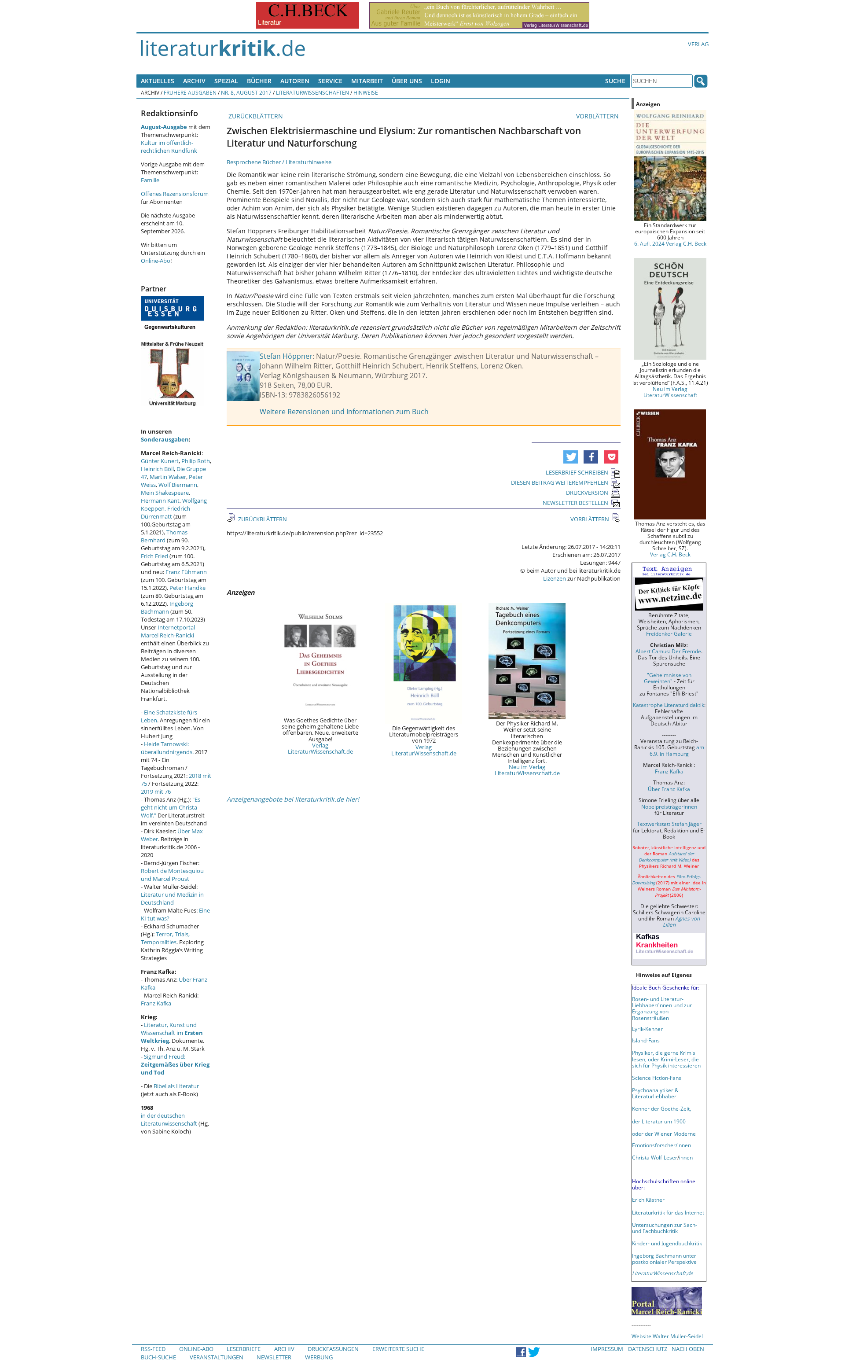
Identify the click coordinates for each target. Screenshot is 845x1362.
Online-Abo (155, 261)
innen (686, 1157)
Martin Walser (168, 477)
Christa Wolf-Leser (654, 1157)
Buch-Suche (158, 1357)
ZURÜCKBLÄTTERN (255, 116)
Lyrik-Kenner (647, 1028)
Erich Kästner (648, 1199)
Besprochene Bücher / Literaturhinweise (279, 162)
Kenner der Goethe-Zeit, (661, 1108)
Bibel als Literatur (176, 1086)
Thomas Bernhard (164, 536)
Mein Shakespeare (165, 493)
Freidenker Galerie (669, 633)
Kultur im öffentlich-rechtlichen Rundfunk (169, 147)
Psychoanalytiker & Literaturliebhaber (655, 1093)
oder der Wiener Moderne (664, 1133)
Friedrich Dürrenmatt (165, 512)
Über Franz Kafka (669, 788)
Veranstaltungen (216, 1357)
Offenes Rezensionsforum (175, 194)
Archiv (194, 81)
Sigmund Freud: (175, 1064)
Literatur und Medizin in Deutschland (172, 898)
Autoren (294, 81)
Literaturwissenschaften (312, 92)
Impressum (607, 1349)
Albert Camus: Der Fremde (668, 651)
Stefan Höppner (286, 356)
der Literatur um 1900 (659, 1121)
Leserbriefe (244, 1349)
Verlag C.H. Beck (670, 554)
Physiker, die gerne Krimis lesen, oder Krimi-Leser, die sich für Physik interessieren (666, 1058)
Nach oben (688, 1349)
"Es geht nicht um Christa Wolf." (170, 807)
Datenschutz (647, 1349)
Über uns (407, 81)
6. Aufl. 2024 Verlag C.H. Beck (670, 243)
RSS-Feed (153, 1349)
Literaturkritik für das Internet (668, 1212)
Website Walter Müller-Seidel (667, 1336)
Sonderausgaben (165, 439)
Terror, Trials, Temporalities (165, 938)
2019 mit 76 (156, 791)
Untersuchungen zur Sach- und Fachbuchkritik (664, 1227)
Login (440, 81)
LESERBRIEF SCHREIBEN (577, 472)
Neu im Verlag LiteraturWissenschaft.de (527, 770)
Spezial (226, 81)
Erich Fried (154, 556)
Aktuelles (157, 81)
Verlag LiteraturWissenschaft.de (320, 748)
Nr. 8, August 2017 (246, 92)
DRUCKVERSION (587, 493)
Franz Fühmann (186, 572)
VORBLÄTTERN (598, 116)
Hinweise (365, 92)
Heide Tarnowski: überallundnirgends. (167, 748)
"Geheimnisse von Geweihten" (667, 678)
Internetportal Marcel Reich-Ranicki (168, 631)
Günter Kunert (160, 461)
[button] (570, 457)
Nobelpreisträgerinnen (669, 806)
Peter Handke (187, 588)
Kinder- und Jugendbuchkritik (667, 1243)
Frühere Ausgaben (190, 92)
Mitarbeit (367, 81)
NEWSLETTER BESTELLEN (575, 503)
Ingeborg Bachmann (167, 607)
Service (330, 81)
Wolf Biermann (177, 485)
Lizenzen (554, 578)
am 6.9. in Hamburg (677, 750)
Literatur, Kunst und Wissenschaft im (172, 1033)
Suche (615, 81)
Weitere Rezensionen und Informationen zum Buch (344, 411)
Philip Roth (195, 461)
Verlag (698, 44)
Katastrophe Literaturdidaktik (668, 704)
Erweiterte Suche (398, 1349)
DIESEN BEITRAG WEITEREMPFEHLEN (559, 482)
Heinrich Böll (157, 469)
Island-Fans (646, 1040)
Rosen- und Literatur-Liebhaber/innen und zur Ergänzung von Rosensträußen (662, 1008)
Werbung (319, 1357)
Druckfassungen (333, 1349)
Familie (150, 180)
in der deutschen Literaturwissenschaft (169, 1119)
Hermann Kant (160, 500)
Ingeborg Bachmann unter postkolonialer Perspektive (664, 1258)
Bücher (259, 81)
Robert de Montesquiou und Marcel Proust (172, 875)
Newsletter (274, 1357)
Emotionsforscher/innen (661, 1144)
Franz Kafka (156, 1003)
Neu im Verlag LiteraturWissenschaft (670, 391)
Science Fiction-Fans (656, 1077)
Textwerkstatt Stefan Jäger (669, 823)
